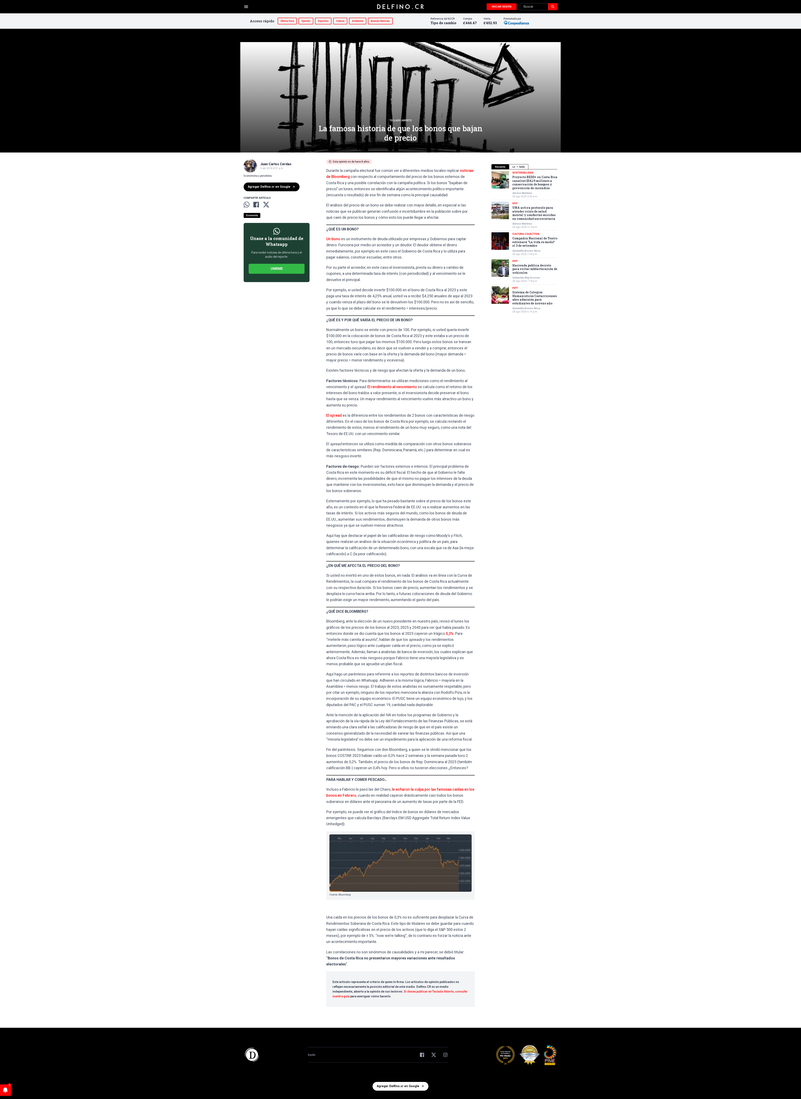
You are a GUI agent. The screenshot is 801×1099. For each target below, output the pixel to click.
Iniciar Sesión (501, 6)
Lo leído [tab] (519, 166)
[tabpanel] (524, 242)
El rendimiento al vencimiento (392, 387)
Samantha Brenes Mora (526, 250)
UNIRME (277, 269)
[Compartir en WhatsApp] (246, 205)
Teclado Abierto (400, 120)
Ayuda (311, 1054)
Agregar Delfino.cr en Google (269, 187)
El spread (334, 415)
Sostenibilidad (522, 172)
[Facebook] (421, 1054)
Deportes (323, 21)
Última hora (287, 21)
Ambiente (357, 21)
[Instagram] (445, 1054)
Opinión (305, 21)
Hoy (515, 203)
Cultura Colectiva (525, 234)
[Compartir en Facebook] (256, 204)
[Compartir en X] (266, 204)
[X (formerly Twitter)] (433, 1054)
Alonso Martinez (522, 193)
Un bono (333, 239)
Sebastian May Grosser (526, 277)
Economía (252, 215)
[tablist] (524, 166)
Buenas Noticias (380, 21)
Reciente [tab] (500, 166)
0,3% (449, 633)
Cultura (340, 21)
